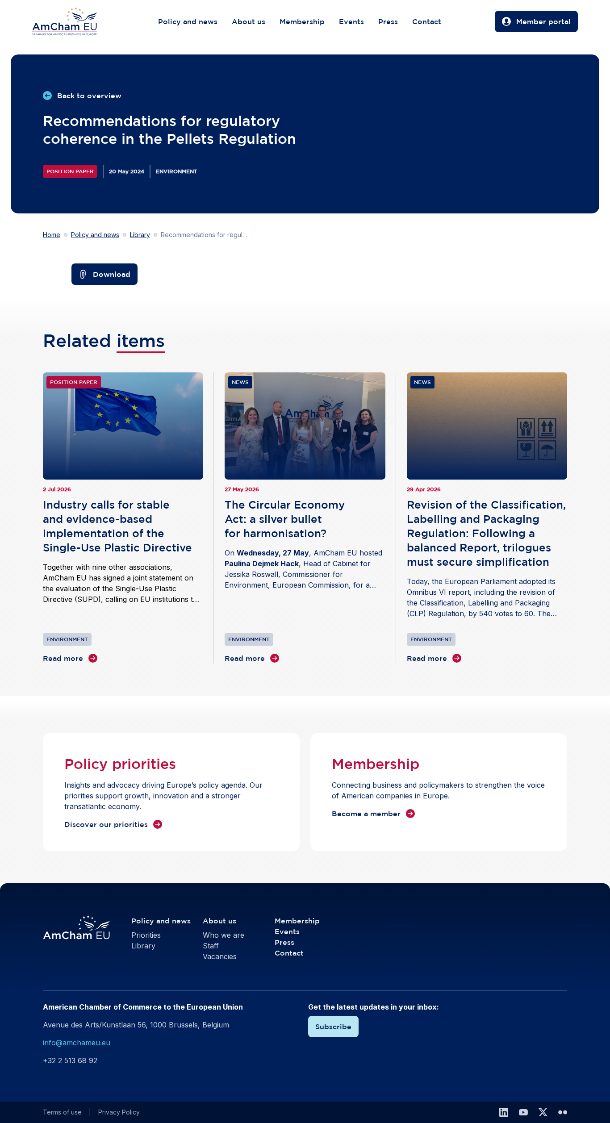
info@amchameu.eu (76, 1042)
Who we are (223, 935)
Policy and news (187, 21)
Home (51, 234)
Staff (211, 945)
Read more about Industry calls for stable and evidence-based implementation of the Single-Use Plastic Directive (123, 518)
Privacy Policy (119, 1112)
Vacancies (220, 956)
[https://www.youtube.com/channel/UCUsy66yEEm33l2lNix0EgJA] (523, 1112)
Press (388, 21)
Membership (302, 21)
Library (140, 234)
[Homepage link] (73, 21)
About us (248, 21)
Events (351, 21)
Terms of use (62, 1112)
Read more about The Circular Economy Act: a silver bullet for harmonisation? (305, 518)
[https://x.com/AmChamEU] (543, 1112)
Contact (426, 21)
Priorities (146, 935)
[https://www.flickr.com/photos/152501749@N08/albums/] (562, 1112)
